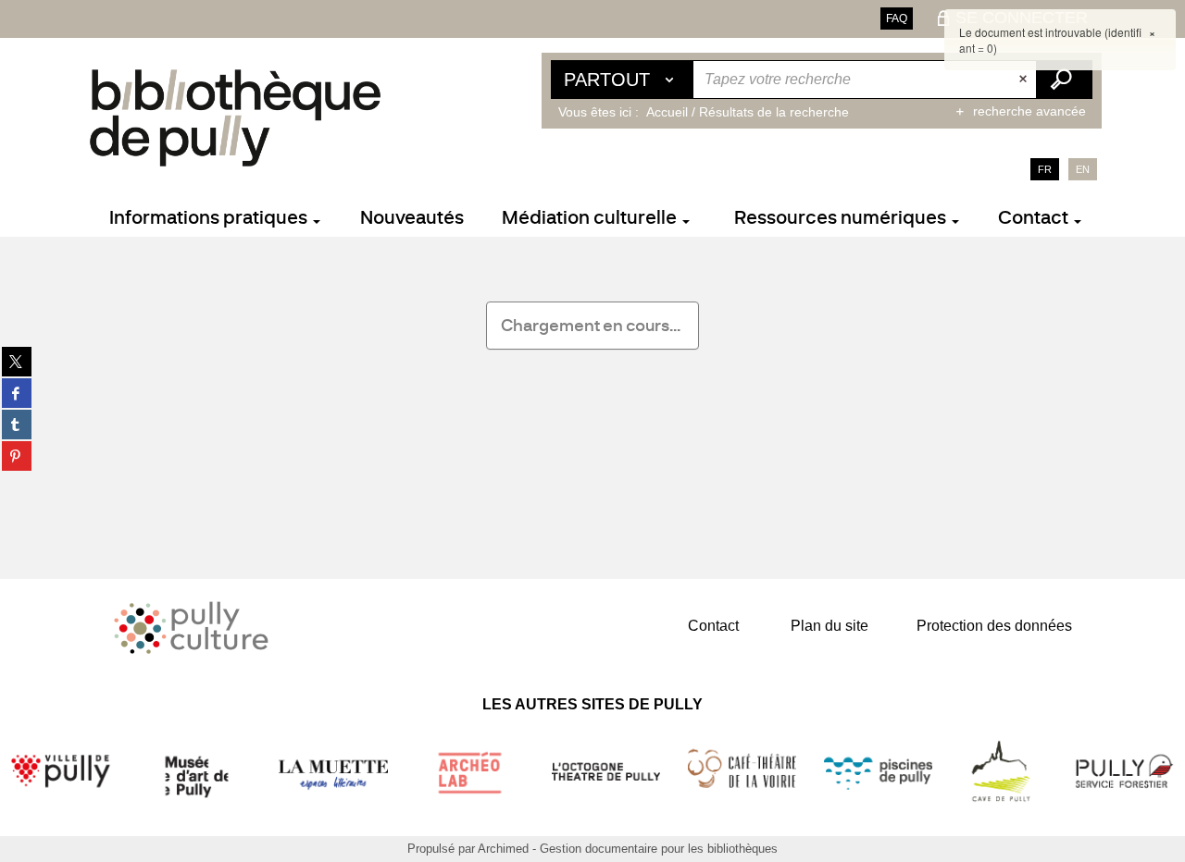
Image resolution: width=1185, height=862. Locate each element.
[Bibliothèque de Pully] (235, 117)
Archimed (503, 849)
